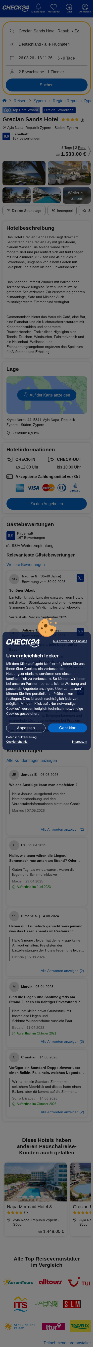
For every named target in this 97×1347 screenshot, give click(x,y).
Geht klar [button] (67, 727)
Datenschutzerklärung (21, 737)
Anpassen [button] (26, 727)
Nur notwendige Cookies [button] (70, 641)
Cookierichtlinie (17, 741)
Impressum (79, 741)
